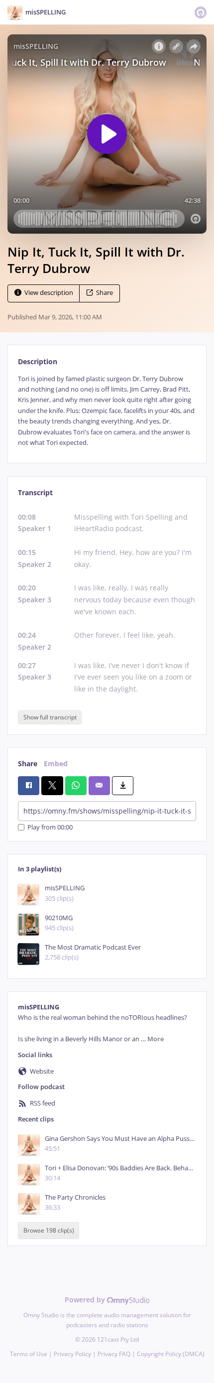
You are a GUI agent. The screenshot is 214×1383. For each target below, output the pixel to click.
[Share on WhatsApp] (76, 785)
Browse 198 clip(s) (48, 1230)
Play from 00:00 (50, 827)
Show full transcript (50, 717)
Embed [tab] (56, 763)
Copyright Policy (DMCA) (171, 1354)
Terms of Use (28, 1354)
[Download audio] (122, 785)
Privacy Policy (72, 1354)
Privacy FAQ (114, 1354)
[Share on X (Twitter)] (52, 785)
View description (48, 292)
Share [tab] (27, 763)
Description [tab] (37, 361)
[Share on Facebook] (28, 785)
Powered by (86, 1299)
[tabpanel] (107, 411)
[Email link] (99, 785)
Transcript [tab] (35, 492)
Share (104, 292)
